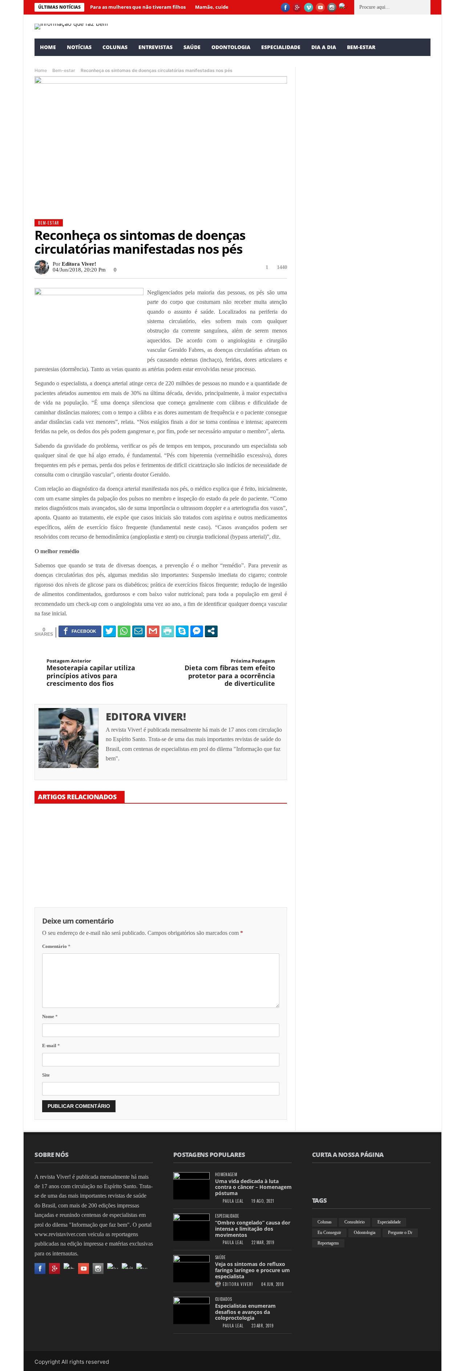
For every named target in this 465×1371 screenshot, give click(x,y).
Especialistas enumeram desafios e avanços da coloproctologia (245, 1312)
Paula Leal (322, 172)
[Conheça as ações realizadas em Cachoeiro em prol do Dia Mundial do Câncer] (367, 466)
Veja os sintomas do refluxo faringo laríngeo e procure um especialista (252, 1270)
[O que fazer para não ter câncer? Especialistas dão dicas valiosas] (247, 838)
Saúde (192, 47)
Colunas (115, 47)
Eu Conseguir (329, 1232)
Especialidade (280, 47)
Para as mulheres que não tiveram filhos (138, 7)
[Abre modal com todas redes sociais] (211, 631)
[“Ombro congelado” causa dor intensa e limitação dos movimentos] (191, 1227)
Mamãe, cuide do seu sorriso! (153, 874)
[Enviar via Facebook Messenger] (196, 631)
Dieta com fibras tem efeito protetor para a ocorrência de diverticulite (230, 672)
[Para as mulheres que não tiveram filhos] (74, 838)
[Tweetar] (109, 631)
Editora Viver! (79, 264)
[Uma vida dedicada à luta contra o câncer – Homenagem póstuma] (191, 1185)
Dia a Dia (323, 47)
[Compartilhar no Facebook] (79, 631)
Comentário (56, 946)
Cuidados (223, 1299)
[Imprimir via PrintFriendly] (167, 631)
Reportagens (328, 1243)
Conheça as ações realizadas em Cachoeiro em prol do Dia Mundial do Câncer (361, 528)
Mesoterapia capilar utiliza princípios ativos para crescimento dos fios (90, 672)
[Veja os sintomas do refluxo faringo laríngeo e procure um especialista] (191, 1268)
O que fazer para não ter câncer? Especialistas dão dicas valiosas (245, 877)
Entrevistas (155, 47)
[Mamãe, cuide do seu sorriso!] (160, 838)
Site (46, 1075)
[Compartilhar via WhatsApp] (124, 631)
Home (48, 47)
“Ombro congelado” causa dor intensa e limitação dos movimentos (252, 1228)
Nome (50, 1016)
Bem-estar (361, 47)
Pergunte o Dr (400, 1232)
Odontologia (230, 47)
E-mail (51, 1045)
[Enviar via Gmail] (153, 631)
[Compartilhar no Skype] (182, 631)
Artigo (310, 155)
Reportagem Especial (323, 512)
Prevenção (313, 388)
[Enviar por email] (138, 631)
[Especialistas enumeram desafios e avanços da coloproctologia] (191, 1310)
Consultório (354, 1222)
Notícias (79, 47)
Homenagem (226, 1174)
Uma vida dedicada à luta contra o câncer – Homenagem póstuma (253, 1187)
